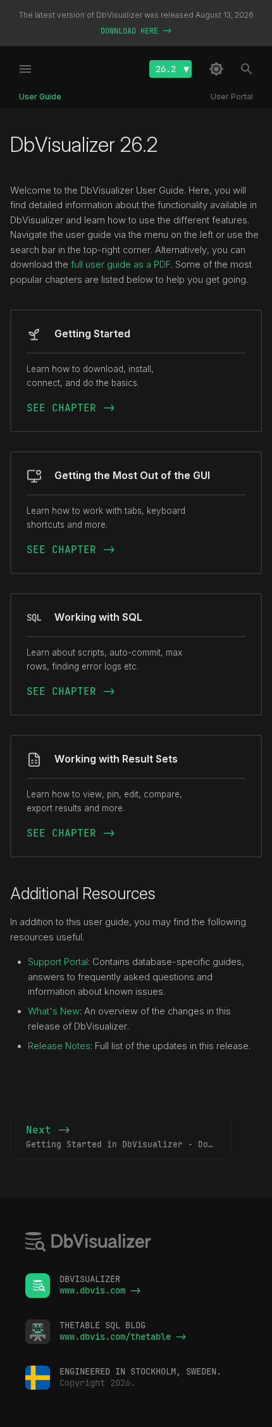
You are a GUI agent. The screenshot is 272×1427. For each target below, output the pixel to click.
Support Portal (58, 962)
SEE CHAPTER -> (71, 407)
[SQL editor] (88, 1243)
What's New (54, 1011)
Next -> (129, 1136)
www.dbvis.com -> (99, 1290)
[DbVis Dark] (216, 69)
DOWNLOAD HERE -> (136, 31)
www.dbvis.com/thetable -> (122, 1336)
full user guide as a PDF (121, 264)
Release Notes (59, 1046)
